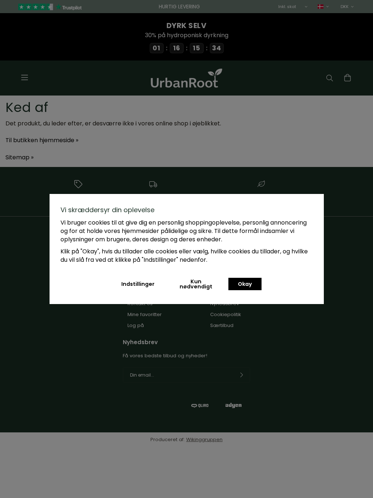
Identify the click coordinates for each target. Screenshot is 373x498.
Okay (245, 284)
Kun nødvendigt (196, 284)
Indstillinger (137, 284)
